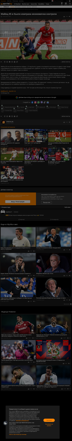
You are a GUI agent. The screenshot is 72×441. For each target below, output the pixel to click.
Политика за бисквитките (22, 420)
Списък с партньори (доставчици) (17, 434)
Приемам (49, 420)
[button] (5, 423)
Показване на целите (49, 424)
